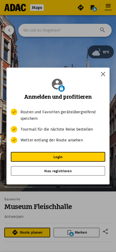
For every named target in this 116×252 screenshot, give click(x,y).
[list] (58, 126)
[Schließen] (103, 74)
